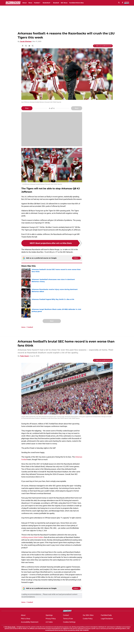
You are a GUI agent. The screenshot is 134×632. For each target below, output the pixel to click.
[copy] (32, 45)
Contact (66, 615)
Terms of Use (68, 619)
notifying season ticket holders (32, 537)
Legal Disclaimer (107, 619)
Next (76, 108)
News (30, 3)
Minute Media (11, 627)
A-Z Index (49, 622)
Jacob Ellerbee (25, 41)
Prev (27, 108)
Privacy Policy (51, 619)
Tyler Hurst (24, 356)
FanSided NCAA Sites (76, 3)
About (24, 3)
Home (23, 327)
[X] (119, 2)
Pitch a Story (25, 619)
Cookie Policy (88, 619)
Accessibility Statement (29, 622)
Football (30, 327)
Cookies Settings (69, 622)
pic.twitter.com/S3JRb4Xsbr (68, 528)
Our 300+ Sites (88, 615)
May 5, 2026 (43, 531)
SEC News (64, 3)
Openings (49, 615)
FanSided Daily (106, 615)
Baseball (56, 3)
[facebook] (122, 2)
